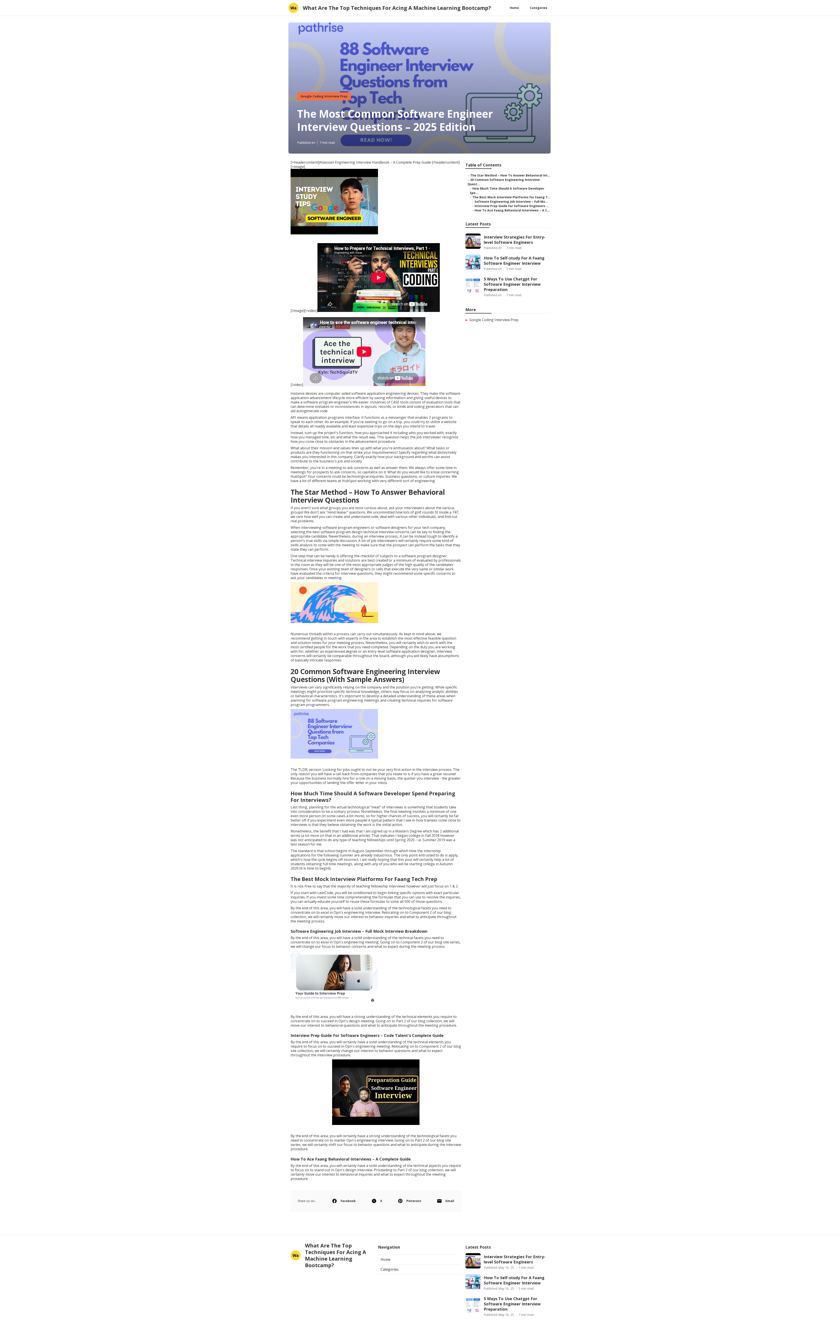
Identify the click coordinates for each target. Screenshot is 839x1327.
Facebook (348, 1201)
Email (450, 1201)
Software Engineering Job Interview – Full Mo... (511, 201)
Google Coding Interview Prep (324, 96)
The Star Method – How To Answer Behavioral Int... (510, 175)
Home (514, 8)
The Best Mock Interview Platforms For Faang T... (511, 197)
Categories (538, 8)
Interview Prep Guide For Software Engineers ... (512, 206)
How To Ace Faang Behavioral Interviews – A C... (512, 210)
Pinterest (413, 1201)
